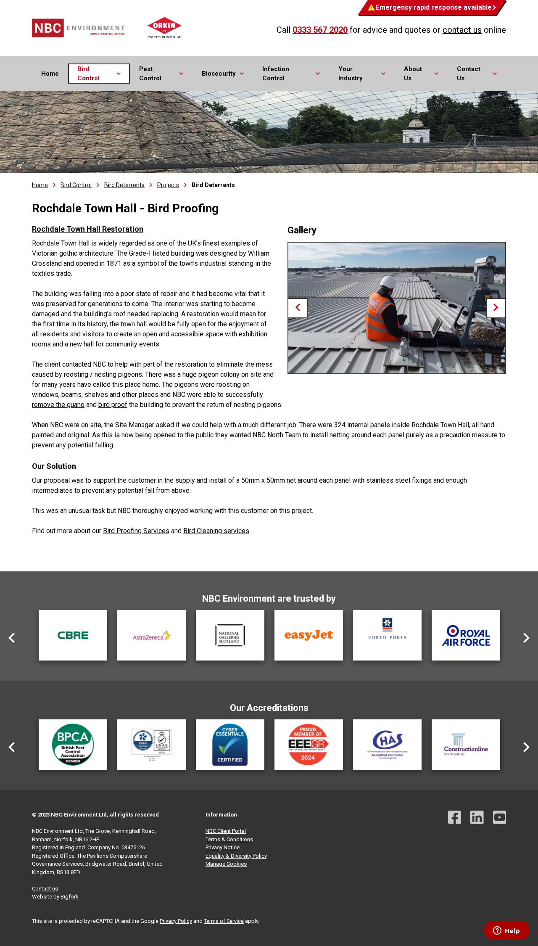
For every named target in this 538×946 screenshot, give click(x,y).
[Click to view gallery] (396, 308)
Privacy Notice (223, 847)
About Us (413, 73)
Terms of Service (224, 921)
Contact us (45, 888)
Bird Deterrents (124, 185)
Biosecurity (219, 73)
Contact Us (468, 73)
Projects (168, 185)
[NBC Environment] (107, 28)
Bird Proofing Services (136, 531)
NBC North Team (277, 435)
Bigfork (70, 896)
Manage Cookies (226, 864)
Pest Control (150, 73)
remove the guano (58, 405)
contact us (462, 30)
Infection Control (275, 73)
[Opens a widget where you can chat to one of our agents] (506, 931)
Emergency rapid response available (434, 7)
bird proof (112, 405)
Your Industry (350, 73)
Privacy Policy (176, 921)
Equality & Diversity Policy (236, 856)
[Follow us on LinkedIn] (477, 818)
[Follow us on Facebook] (455, 818)
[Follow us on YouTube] (499, 818)
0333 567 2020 (320, 30)
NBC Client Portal (226, 831)
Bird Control (88, 73)
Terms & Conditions (229, 839)
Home (50, 73)
